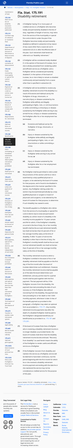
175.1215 (9, 362)
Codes (64, 404)
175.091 (9, 11)
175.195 (9, 156)
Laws (64, 416)
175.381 (9, 324)
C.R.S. (64, 407)
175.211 (9, 179)
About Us (46, 413)
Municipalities (19, 7)
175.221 (8, 190)
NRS (63, 413)
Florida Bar (27, 404)
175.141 (9, 91)
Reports (46, 424)
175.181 (49, 318)
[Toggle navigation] (67, 3)
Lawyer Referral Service (29, 415)
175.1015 (9, 350)
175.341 (8, 270)
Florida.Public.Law (35, 3)
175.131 (9, 75)
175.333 (9, 260)
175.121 (9, 51)
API (44, 416)
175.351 (9, 286)
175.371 (9, 315)
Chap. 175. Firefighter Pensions (36, 7)
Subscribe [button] (8, 416)
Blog (45, 410)
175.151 (9, 106)
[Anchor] (50, 55)
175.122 (9, 63)
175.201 (26, 321)
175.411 (9, 340)
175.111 (9, 37)
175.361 (9, 303)
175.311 (9, 245)
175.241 (9, 213)
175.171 (42, 307)
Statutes (10, 7)
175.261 (9, 223)
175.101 (9, 24)
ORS (67, 419)
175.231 (8, 203)
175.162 (9, 117)
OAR (63, 419)
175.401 (9, 331)
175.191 (8, 142)
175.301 (9, 232)
